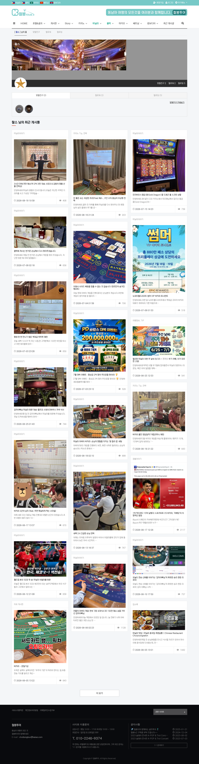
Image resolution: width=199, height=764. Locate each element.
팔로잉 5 (181, 83)
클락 (27, 3)
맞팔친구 (36, 32)
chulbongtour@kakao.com (31, 737)
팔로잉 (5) (158, 95)
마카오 (36, 3)
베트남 (46, 3)
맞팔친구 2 (162, 83)
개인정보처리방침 (31, 710)
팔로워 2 (172, 83)
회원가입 (160, 2)
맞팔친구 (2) (41, 95)
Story (68, 23)
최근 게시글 (168, 23)
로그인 (170, 2)
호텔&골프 (38, 23)
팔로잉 (59, 32)
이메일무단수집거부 (47, 710)
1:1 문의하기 (159, 745)
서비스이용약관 (17, 710)
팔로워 (48, 32)
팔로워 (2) (99, 95)
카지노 (81, 23)
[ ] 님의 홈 (20, 32)
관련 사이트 (159, 712)
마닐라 (17, 3)
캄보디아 (57, 3)
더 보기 (99, 693)
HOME (24, 23)
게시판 (54, 23)
